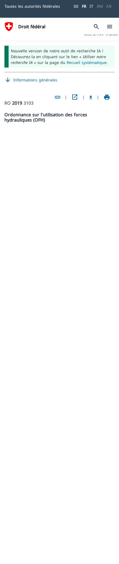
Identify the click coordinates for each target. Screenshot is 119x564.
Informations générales (30, 80)
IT (91, 6)
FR (84, 6)
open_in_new (74, 97)
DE (76, 6)
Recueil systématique (87, 62)
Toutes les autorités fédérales (32, 6)
